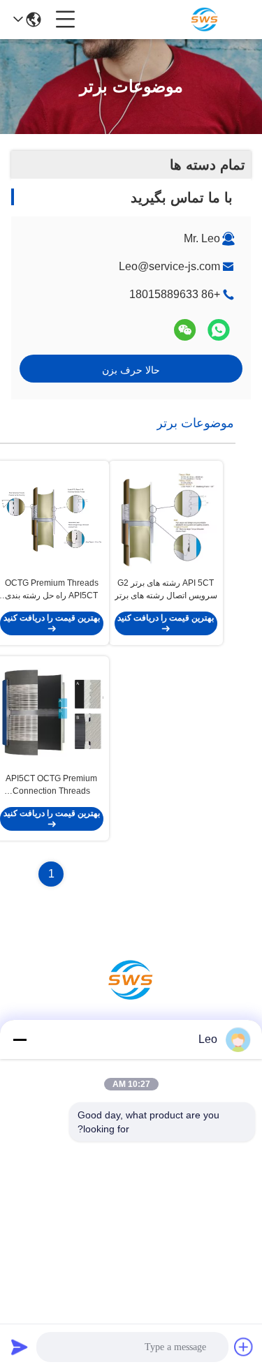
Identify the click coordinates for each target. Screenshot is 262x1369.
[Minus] (19, 1039)
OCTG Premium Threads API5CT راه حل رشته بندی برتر (52, 590)
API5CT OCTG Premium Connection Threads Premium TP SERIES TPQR (51, 785)
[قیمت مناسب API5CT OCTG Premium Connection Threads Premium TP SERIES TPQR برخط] (51, 714)
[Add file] (244, 1346)
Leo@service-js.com (169, 266)
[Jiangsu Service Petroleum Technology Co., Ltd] (205, 19)
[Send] (19, 1346)
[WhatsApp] (218, 330)
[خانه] (131, 997)
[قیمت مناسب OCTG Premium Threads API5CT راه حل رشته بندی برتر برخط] (51, 518)
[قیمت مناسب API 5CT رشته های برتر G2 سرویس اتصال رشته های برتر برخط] (166, 518)
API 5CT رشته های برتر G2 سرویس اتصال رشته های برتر (166, 589)
